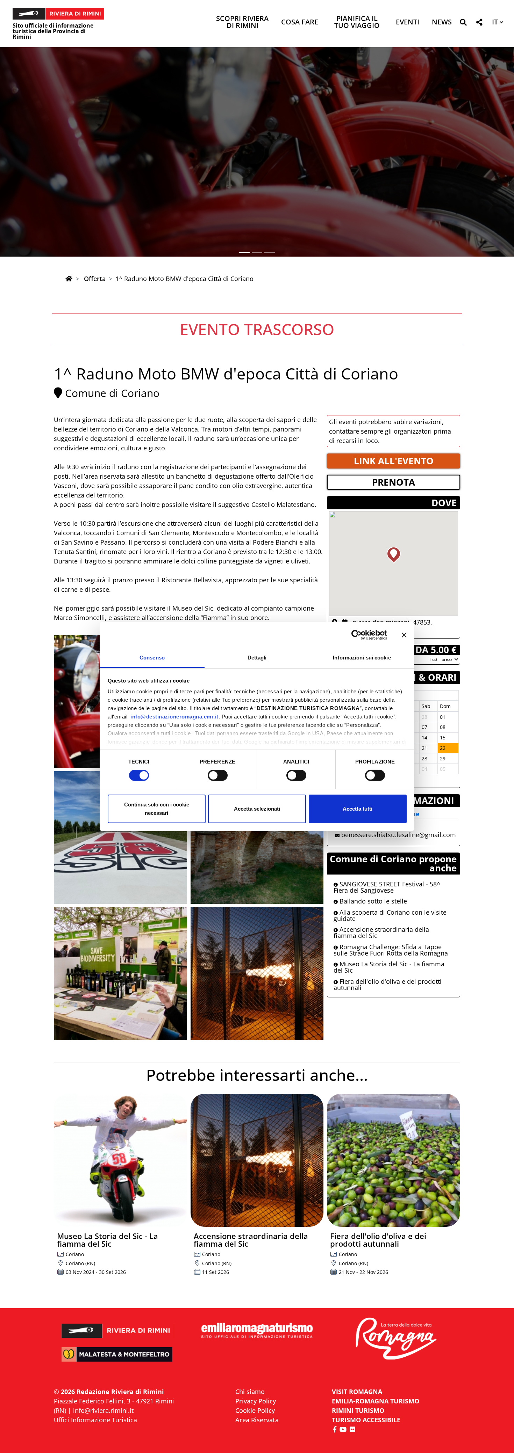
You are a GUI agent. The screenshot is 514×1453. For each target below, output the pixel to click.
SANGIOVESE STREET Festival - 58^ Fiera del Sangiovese (387, 887)
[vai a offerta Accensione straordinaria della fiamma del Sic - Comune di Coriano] (257, 1160)
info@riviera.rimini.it (103, 1410)
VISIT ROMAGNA (357, 1391)
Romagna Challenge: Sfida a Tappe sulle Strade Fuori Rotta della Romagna (391, 950)
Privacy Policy (255, 1401)
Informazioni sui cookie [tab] (362, 658)
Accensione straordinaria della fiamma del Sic (381, 932)
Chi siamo (250, 1391)
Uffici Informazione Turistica (95, 1420)
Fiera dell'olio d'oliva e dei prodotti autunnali (388, 984)
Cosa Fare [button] (299, 23)
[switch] (218, 775)
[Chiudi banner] (404, 634)
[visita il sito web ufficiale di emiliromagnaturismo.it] (257, 1331)
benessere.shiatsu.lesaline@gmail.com (398, 835)
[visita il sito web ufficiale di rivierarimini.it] (118, 1326)
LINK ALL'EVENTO (394, 461)
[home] (68, 278)
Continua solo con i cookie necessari (156, 809)
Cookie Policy (255, 1410)
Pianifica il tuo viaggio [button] (357, 22)
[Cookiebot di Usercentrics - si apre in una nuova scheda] (356, 634)
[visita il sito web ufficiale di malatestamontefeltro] (118, 1359)
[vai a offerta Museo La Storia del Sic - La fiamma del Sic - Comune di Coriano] (120, 1160)
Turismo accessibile (366, 1420)
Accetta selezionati (257, 809)
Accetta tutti (357, 809)
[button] (463, 23)
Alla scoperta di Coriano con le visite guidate (390, 915)
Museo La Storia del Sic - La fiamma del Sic (389, 967)
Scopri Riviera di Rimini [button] (242, 22)
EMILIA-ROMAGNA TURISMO (375, 1401)
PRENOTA (393, 482)
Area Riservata (257, 1420)
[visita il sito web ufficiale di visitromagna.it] (396, 1339)
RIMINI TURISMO (358, 1410)
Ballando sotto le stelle (372, 901)
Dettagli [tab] (257, 658)
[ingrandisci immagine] (120, 837)
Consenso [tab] (152, 658)
